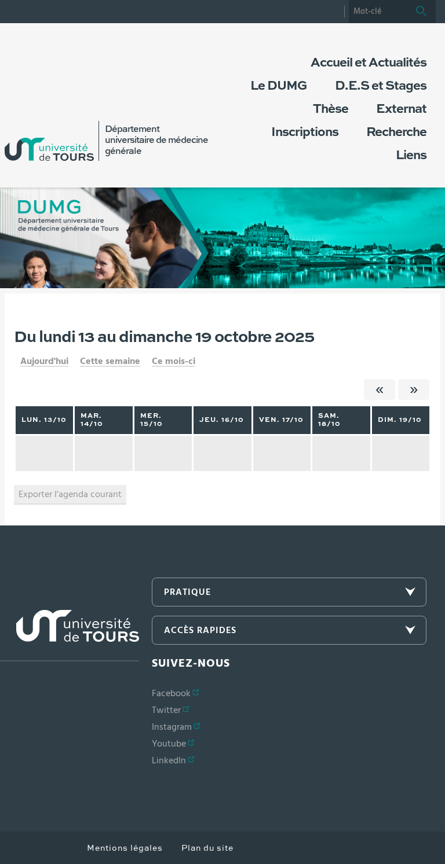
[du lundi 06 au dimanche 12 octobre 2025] (379, 389)
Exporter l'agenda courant (70, 494)
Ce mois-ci (173, 361)
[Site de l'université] (69, 635)
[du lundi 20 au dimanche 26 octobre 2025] (413, 389)
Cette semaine (110, 361)
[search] (378, 11)
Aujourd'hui (44, 361)
